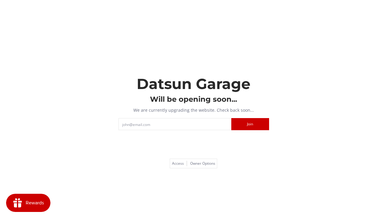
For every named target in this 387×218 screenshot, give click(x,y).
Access (178, 163)
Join (250, 124)
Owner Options (202, 163)
